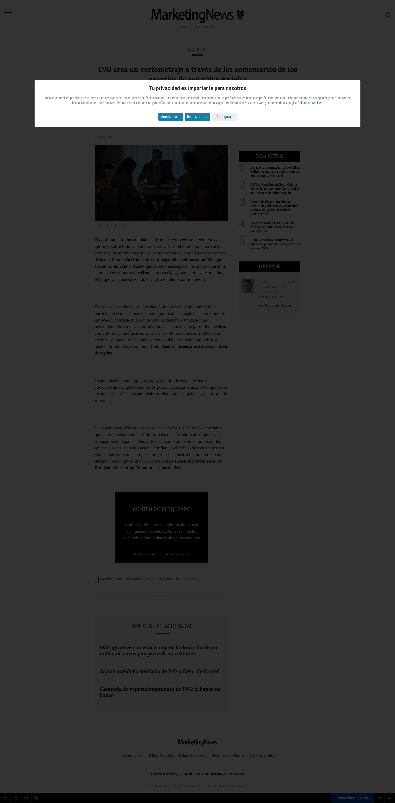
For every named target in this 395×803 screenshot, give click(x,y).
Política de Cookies (309, 103)
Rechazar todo (197, 116)
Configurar (224, 116)
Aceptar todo (170, 116)
